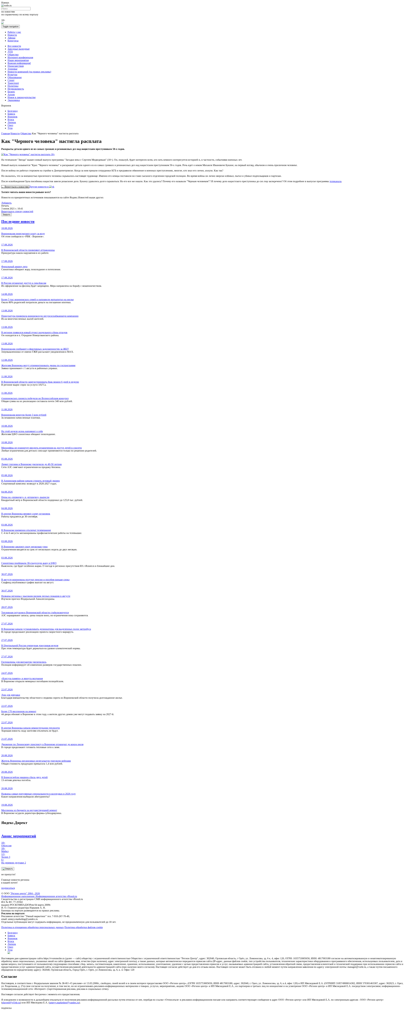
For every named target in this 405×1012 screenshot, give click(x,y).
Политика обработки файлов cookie (83, 927)
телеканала (335, 181)
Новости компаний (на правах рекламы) (29, 71)
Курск (11, 119)
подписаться (8, 888)
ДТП (10, 51)
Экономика (14, 100)
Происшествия (16, 66)
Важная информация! (19, 63)
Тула (10, 128)
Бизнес (11, 91)
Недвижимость (16, 88)
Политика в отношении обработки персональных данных (32, 927)
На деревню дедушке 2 (13, 861)
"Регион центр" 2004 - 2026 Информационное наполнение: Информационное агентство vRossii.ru (39, 895)
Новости (12, 35)
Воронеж (12, 116)
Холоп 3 (5, 855)
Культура (12, 74)
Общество (13, 54)
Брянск (11, 113)
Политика (13, 86)
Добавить (6, 203)
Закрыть (6, 214)
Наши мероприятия (18, 60)
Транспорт (13, 83)
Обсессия (6, 844)
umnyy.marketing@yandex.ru (64, 1002)
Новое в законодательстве (22, 97)
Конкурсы (13, 40)
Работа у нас (14, 32)
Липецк (12, 122)
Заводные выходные (19, 49)
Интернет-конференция (20, 57)
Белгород (13, 111)
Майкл (5, 850)
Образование (15, 77)
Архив (11, 94)
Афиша (11, 37)
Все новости (14, 46)
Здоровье (12, 68)
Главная (5, 133)
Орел (10, 125)
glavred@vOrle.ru (11, 1002)
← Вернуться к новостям (15, 186)
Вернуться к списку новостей (17, 211)
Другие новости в (39, 186)
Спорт (11, 80)
